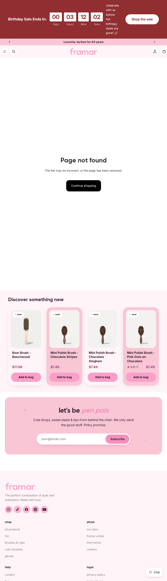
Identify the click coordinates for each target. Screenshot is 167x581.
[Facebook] (26, 504)
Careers (92, 544)
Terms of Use (95, 576)
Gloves (9, 551)
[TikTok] (17, 504)
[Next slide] (154, 37)
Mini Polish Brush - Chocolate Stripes (64, 350)
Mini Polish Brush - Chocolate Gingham (102, 352)
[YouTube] (44, 504)
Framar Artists (95, 531)
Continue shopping (83, 181)
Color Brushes (14, 544)
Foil (7, 531)
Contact (10, 570)
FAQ (7, 576)
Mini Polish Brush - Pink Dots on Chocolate (141, 352)
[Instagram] (8, 504)
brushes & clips (15, 538)
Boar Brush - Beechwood (21, 350)
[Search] (13, 46)
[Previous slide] (9, 37)
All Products (12, 524)
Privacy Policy (96, 570)
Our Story (92, 524)
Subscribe (117, 434)
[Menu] (4, 46)
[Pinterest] (35, 504)
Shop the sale (142, 17)
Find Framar (94, 538)
